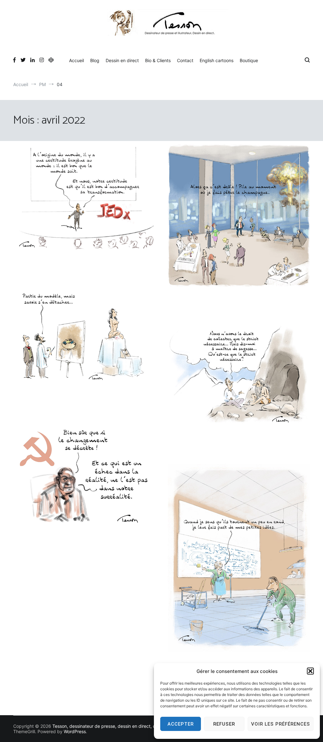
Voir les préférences (280, 724)
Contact (185, 60)
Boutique (249, 60)
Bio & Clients (158, 60)
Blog (94, 60)
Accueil (76, 60)
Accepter (180, 724)
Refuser (224, 724)
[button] (310, 671)
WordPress (75, 731)
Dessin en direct (122, 60)
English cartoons (216, 60)
